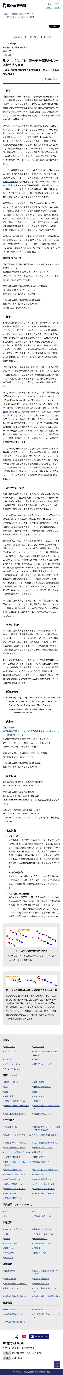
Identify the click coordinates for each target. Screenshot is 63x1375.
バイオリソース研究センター (44, 1184)
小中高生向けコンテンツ (43, 1243)
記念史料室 (8, 1258)
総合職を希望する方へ (13, 1314)
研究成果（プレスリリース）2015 (20, 17)
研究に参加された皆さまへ (14, 1114)
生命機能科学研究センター (44, 1179)
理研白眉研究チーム (41, 1157)
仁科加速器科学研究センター (44, 1193)
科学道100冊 (9, 1253)
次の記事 (48, 37)
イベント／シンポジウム (43, 1234)
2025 (35, 1211)
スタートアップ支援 (41, 1284)
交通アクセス (9, 1047)
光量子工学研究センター (14, 1193)
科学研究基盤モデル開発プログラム (46, 1136)
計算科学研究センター (13, 1170)
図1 (21, 497)
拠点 (35, 1092)
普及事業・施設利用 (41, 1279)
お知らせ (7, 1234)
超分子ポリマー (50, 152)
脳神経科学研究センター (14, 1184)
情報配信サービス (40, 1239)
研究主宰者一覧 (10, 1127)
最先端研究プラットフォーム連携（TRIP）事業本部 (46, 1128)
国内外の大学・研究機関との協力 (46, 1296)
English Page (51, 79)
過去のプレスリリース (42, 1216)
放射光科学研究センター (14, 1198)
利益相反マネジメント (42, 1114)
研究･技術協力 (10, 1279)
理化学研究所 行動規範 (42, 1087)
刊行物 (7, 1239)
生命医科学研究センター (14, 1179)
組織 (6, 1092)
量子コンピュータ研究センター (45, 1170)
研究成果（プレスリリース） (23, 14)
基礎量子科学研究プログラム (15, 1143)
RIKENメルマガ (41, 1337)
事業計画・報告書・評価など (15, 1101)
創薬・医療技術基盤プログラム (45, 1143)
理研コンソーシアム (12, 1288)
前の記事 (18, 37)
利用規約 (36, 1059)
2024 (6, 1216)
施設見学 (36, 1248)
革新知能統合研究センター (14, 1174)
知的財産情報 (9, 1271)
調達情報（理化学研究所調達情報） (45, 1053)
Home (5, 14)
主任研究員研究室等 (12, 1157)
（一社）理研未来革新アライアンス (46, 1290)
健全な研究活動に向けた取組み (16, 1106)
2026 (6, 1211)
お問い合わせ (38, 1047)
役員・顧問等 (38, 1082)
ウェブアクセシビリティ (14, 1069)
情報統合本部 (38, 1174)
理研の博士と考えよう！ (43, 1229)
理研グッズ (8, 1248)
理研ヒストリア (39, 1253)
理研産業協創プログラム (43, 1148)
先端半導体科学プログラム (14, 1148)
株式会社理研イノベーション (15, 1284)
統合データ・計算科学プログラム (17, 1135)
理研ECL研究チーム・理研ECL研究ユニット (17, 1163)
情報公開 (36, 1101)
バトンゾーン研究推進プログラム (17, 1152)
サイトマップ (9, 1051)
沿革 (6, 1087)
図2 (47, 541)
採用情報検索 (9, 1309)
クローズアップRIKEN (13, 1229)
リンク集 (7, 1059)
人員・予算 (8, 1096)
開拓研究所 (37, 1152)
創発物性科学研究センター (15, 731)
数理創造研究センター (42, 1162)
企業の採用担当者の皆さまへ (15, 1296)
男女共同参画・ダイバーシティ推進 (46, 1107)
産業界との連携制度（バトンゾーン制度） (46, 1272)
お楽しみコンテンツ (12, 1243)
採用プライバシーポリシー (44, 1064)
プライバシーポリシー (13, 1064)
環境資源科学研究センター (14, 1189)
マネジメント (38, 1096)
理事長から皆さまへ (12, 1082)
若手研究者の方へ (40, 1309)
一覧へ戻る (33, 37)
